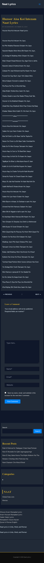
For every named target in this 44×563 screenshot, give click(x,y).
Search (4, 427)
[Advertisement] (22, 327)
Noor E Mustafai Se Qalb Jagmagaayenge (17, 452)
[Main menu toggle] (39, 4)
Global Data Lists (8, 497)
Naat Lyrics (9, 4)
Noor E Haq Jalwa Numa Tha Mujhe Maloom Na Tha (20, 455)
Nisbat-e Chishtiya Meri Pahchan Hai (15, 459)
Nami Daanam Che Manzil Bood (13, 462)
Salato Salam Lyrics (7, 517)
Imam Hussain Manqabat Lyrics (11, 514)
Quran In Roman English (8, 522)
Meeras (5, 500)
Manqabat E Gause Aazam (9, 520)
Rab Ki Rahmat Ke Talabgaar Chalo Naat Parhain (19, 448)
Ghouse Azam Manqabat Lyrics (11, 512)
